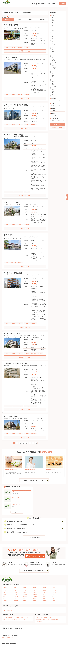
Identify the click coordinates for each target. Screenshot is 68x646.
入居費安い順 (42, 19)
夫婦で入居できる (44, 617)
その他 (14, 610)
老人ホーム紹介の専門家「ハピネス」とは (34, 570)
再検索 (66, 197)
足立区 (50, 617)
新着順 (19, 19)
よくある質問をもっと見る (34, 537)
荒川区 (37, 617)
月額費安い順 (31, 19)
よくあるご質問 (54, 3)
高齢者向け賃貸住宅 (8, 610)
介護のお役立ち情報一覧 (17, 512)
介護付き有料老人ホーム (41, 619)
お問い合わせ (62, 3)
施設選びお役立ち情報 (45, 3)
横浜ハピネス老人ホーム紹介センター (9, 637)
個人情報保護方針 (13, 643)
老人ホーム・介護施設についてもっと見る (34, 480)
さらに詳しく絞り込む (57, 127)
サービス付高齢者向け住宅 (53, 619)
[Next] (36, 443)
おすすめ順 (8, 19)
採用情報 (7, 643)
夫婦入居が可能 (14, 619)
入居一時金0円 (16, 617)
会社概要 (3, 643)
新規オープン (6, 619)
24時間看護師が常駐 (8, 617)
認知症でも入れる (24, 617)
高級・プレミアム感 (22, 619)
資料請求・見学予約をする (36, 556)
